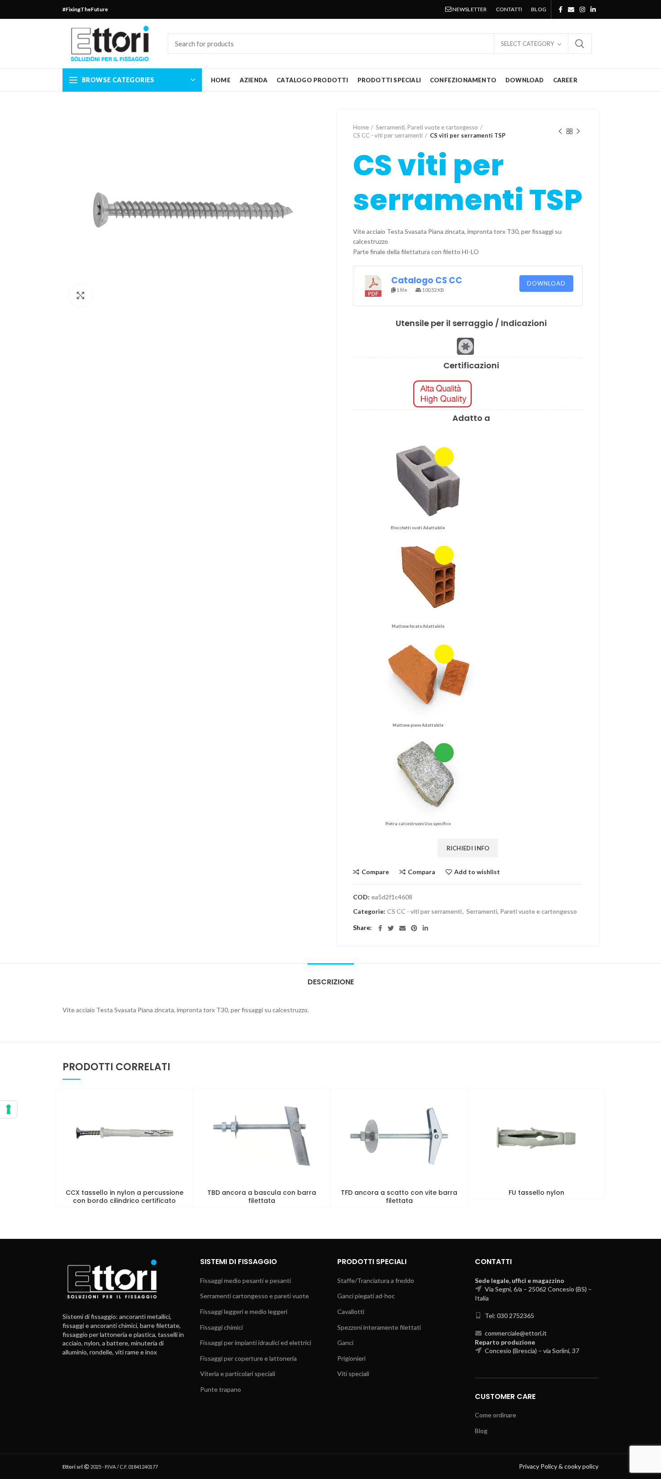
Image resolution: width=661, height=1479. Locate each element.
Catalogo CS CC (426, 280)
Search (579, 43)
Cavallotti (350, 1311)
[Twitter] (391, 928)
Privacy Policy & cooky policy (558, 1466)
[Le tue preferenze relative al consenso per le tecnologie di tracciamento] (8, 1109)
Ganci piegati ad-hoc (366, 1296)
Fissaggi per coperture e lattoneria (248, 1358)
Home (361, 127)
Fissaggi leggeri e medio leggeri (243, 1311)
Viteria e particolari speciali (237, 1373)
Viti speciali (353, 1373)
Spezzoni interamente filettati (379, 1327)
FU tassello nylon (536, 1193)
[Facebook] (560, 9)
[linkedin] (593, 9)
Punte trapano (220, 1389)
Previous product (560, 131)
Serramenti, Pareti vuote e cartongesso (427, 127)
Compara (421, 872)
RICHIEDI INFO (468, 848)
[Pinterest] (414, 928)
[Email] (571, 9)
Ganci (345, 1342)
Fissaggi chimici (221, 1327)
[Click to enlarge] (80, 295)
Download (546, 283)
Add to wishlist (477, 872)
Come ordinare (495, 1415)
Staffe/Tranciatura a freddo (375, 1280)
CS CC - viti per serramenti (388, 135)
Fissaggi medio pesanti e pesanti (245, 1280)
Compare (375, 872)
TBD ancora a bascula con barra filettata (261, 1197)
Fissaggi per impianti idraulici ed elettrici (255, 1342)
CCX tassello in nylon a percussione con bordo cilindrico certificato (124, 1197)
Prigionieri (351, 1358)
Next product (578, 131)
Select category (527, 43)
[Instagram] (582, 9)
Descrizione (331, 982)
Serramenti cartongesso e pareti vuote (254, 1296)
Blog (481, 1430)
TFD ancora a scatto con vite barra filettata (399, 1197)
